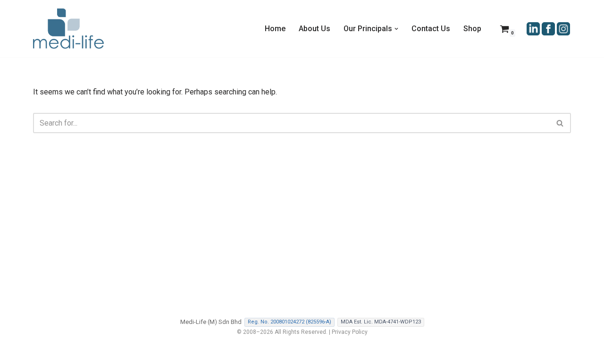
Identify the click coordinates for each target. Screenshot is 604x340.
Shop (472, 28)
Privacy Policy (350, 332)
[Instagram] (563, 28)
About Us (314, 28)
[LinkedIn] (533, 28)
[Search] (560, 123)
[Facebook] (548, 28)
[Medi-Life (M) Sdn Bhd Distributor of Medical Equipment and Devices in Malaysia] (68, 28)
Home (275, 28)
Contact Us (430, 28)
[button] (396, 29)
